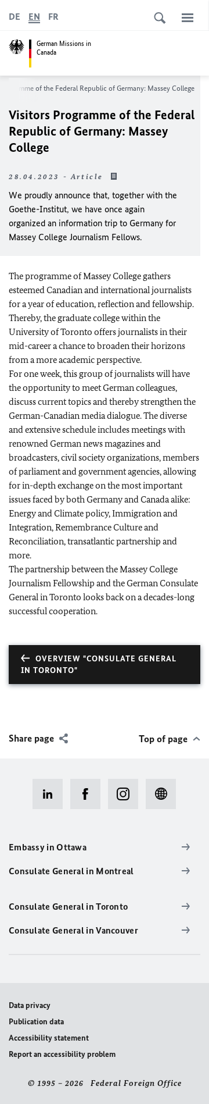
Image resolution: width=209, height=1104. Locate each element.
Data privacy (30, 1005)
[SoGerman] (164, 794)
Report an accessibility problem (62, 1054)
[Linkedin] (51, 794)
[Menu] (187, 17)
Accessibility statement (49, 1038)
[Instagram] (127, 794)
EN (34, 16)
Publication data (36, 1022)
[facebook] (89, 794)
